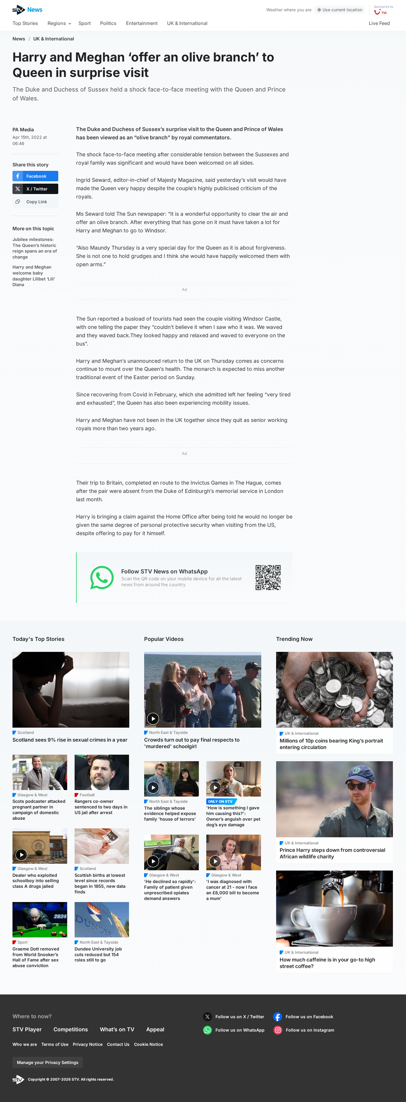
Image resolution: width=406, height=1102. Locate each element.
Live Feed (379, 23)
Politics (108, 23)
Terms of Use (54, 1044)
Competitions (70, 1029)
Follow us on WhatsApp (240, 1029)
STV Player (27, 1029)
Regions (57, 23)
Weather (274, 9)
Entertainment (142, 23)
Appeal (155, 1029)
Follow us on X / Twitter (239, 1016)
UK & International (187, 23)
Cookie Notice (148, 1044)
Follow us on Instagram (310, 1029)
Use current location (342, 9)
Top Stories (25, 23)
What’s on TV (117, 1029)
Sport (84, 23)
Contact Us (118, 1044)
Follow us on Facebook (309, 1016)
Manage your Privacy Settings (47, 1062)
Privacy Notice (88, 1044)
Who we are (24, 1044)
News (18, 39)
